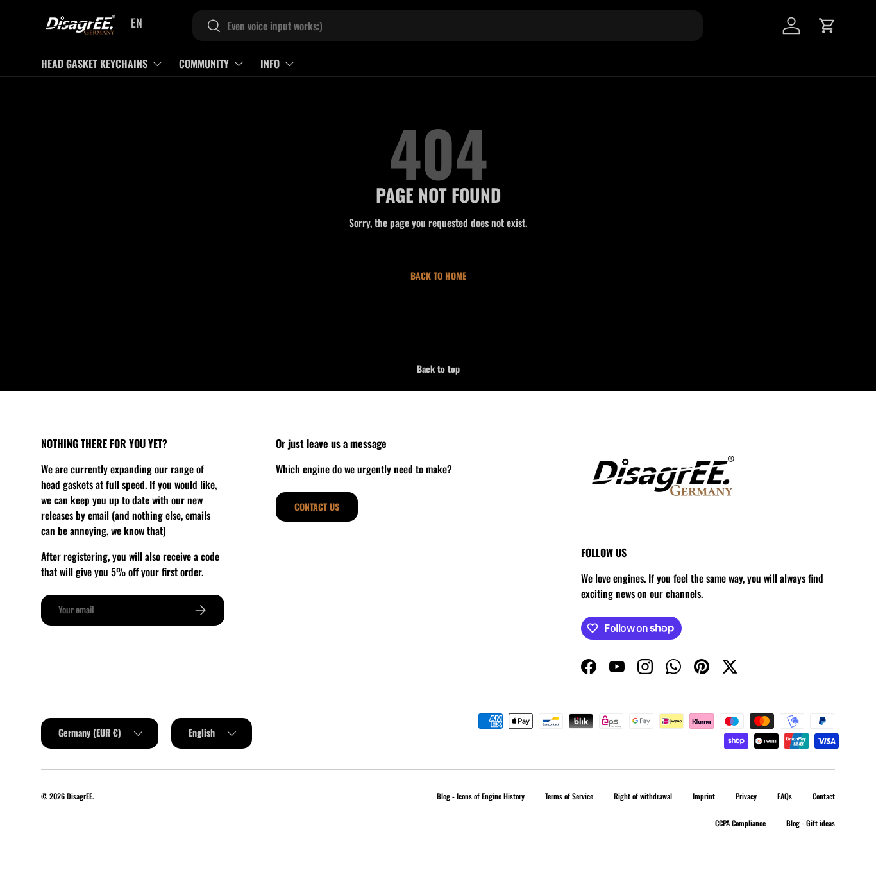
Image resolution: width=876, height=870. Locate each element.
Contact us (316, 506)
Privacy (746, 795)
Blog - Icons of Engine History (481, 795)
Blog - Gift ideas (810, 822)
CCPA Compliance (740, 822)
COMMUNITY (204, 63)
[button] (827, 26)
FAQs (784, 795)
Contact (824, 795)
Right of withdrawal (643, 795)
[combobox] (447, 25)
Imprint (704, 795)
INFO (270, 63)
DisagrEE (79, 795)
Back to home (438, 275)
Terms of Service (569, 795)
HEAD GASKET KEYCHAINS (94, 63)
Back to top (438, 368)
